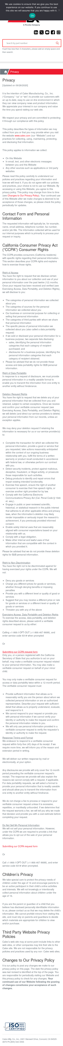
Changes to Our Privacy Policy (23, 195)
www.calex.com (22, 135)
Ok (32, 15)
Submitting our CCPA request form (20, 846)
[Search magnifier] (57, 43)
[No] (59, 10)
